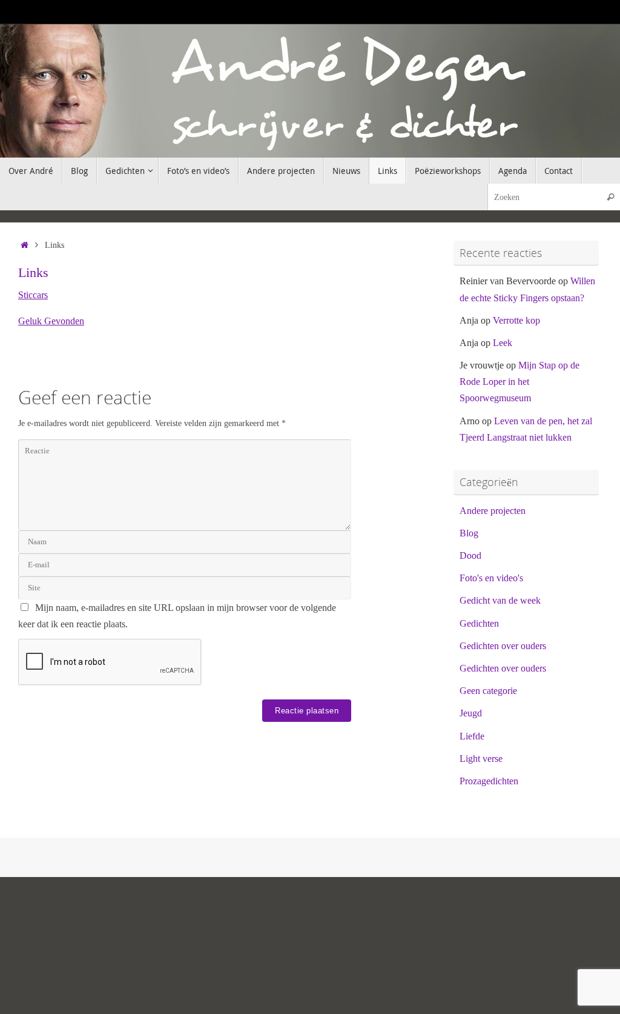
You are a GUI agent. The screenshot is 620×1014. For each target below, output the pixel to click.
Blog (469, 533)
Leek (502, 343)
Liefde (472, 736)
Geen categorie (488, 690)
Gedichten (479, 623)
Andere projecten (493, 510)
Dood (470, 555)
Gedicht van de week (500, 600)
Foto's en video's (491, 578)
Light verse (481, 758)
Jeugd (471, 713)
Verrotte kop (516, 320)
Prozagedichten (489, 781)
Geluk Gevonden (51, 321)
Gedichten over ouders (503, 646)
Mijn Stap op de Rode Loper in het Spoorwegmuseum (519, 381)
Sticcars (33, 295)
